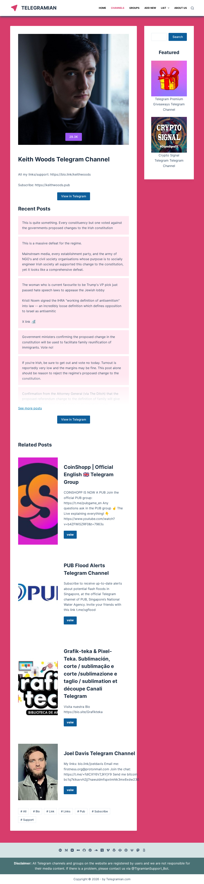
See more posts (30, 408)
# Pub (81, 811)
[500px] (143, 850)
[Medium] (66, 850)
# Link (50, 811)
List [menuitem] (163, 7)
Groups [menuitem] (134, 7)
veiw (72, 536)
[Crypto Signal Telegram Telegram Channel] (169, 135)
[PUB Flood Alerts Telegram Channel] (38, 593)
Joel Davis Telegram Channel (99, 753)
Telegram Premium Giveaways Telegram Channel (169, 104)
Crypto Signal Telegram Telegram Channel (169, 160)
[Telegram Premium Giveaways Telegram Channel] (169, 78)
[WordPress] (114, 850)
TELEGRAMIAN (39, 8)
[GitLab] (131, 850)
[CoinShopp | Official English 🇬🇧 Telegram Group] (38, 501)
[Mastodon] (137, 850)
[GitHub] (84, 850)
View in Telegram (73, 196)
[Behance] (60, 850)
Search (178, 37)
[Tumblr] (102, 850)
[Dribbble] (126, 850)
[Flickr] (78, 850)
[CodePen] (120, 850)
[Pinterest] (90, 850)
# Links (66, 811)
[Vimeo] (108, 850)
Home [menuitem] (102, 7)
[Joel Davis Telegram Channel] (38, 772)
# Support (27, 819)
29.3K (73, 137)
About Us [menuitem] (180, 7)
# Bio (36, 811)
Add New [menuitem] (150, 7)
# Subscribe (100, 811)
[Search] (192, 8)
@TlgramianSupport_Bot (149, 868)
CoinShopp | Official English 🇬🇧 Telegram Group (89, 474)
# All (23, 811)
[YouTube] (72, 850)
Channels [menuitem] (117, 7)
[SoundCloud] (96, 850)
